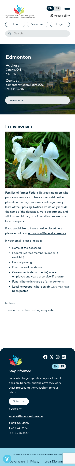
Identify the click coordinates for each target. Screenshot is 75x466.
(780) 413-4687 (15, 89)
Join (15, 24)
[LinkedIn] (63, 357)
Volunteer (37, 24)
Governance (17, 461)
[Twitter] (51, 357)
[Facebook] (45, 357)
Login (59, 24)
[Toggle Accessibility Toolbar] (7, 458)
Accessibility (61, 15)
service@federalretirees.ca (26, 416)
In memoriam (18, 100)
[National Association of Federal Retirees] (20, 11)
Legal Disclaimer (55, 461)
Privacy (34, 461)
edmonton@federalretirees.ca (25, 85)
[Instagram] (57, 357)
